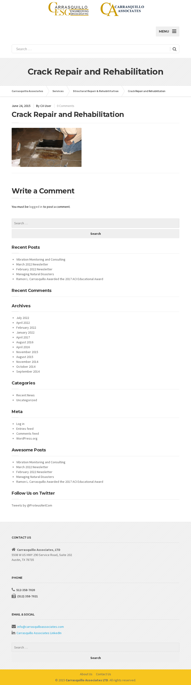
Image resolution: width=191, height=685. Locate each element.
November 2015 (27, 352)
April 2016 (23, 347)
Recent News (25, 395)
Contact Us (103, 674)
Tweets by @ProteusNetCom (32, 505)
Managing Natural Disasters (35, 274)
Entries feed (25, 429)
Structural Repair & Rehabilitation (96, 91)
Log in (20, 424)
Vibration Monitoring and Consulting (40, 259)
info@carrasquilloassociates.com (40, 627)
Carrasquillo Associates (27, 91)
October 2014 (25, 366)
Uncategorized (26, 400)
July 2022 (22, 318)
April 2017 (23, 337)
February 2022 (26, 327)
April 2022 (23, 323)
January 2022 (25, 332)
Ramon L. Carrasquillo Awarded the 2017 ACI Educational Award (59, 279)
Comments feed (27, 433)
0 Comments (65, 106)
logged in (35, 207)
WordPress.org (27, 438)
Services (58, 91)
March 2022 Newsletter (32, 264)
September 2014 (28, 371)
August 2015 (24, 357)
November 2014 (27, 362)
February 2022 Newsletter (34, 269)
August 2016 (24, 342)
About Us (86, 674)
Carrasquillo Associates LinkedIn (39, 633)
